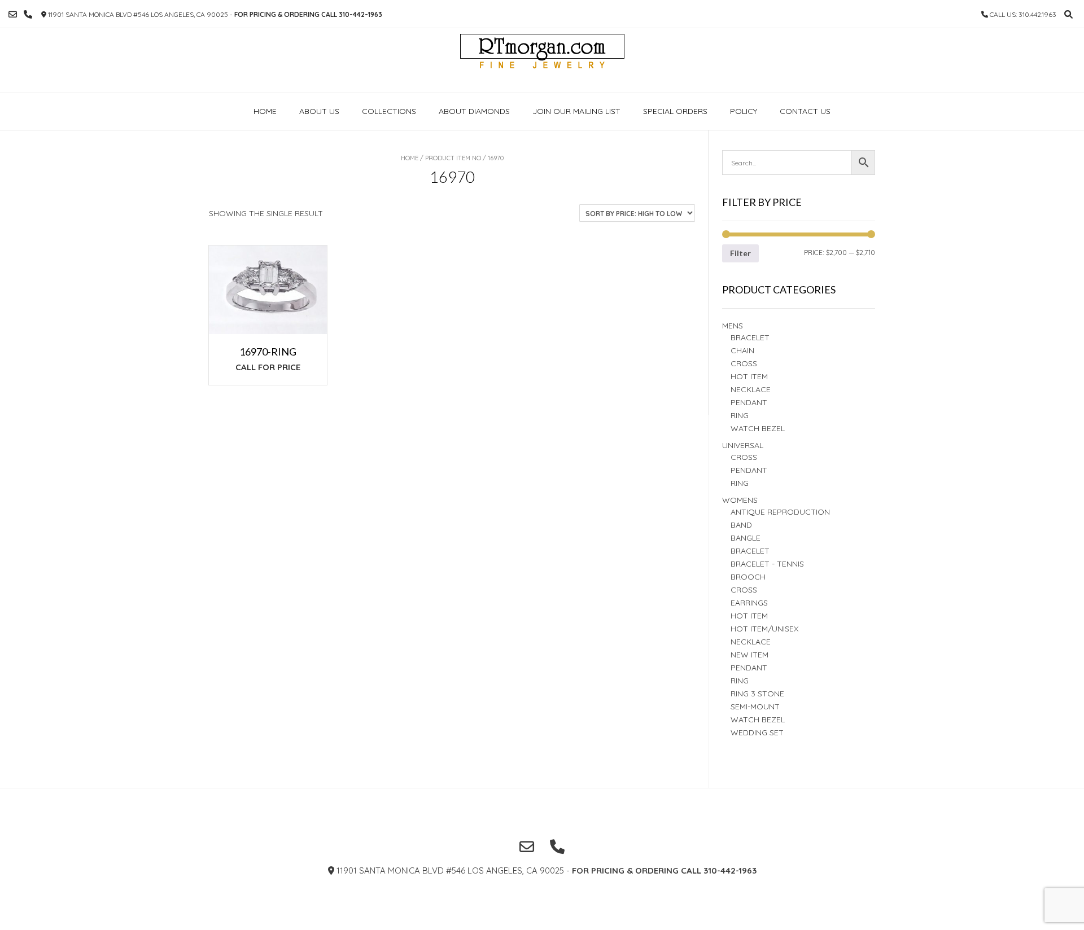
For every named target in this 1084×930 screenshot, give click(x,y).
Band (741, 525)
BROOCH (748, 577)
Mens (732, 326)
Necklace (751, 389)
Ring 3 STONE (757, 693)
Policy (743, 111)
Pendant (749, 402)
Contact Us (805, 111)
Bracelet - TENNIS (767, 564)
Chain (742, 350)
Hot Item (749, 376)
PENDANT (749, 470)
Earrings (749, 603)
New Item (749, 655)
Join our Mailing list (576, 111)
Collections (389, 111)
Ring (740, 483)
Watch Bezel (758, 428)
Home (265, 111)
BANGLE (745, 538)
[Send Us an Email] (12, 14)
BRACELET (750, 337)
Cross (744, 363)
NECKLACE (751, 642)
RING (740, 415)
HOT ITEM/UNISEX (764, 629)
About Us (319, 111)
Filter (740, 253)
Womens (740, 500)
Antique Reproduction (780, 512)
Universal (742, 445)
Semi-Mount (755, 706)
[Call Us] (28, 14)
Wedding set (757, 732)
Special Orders (675, 111)
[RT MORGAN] (542, 60)
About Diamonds (474, 111)
